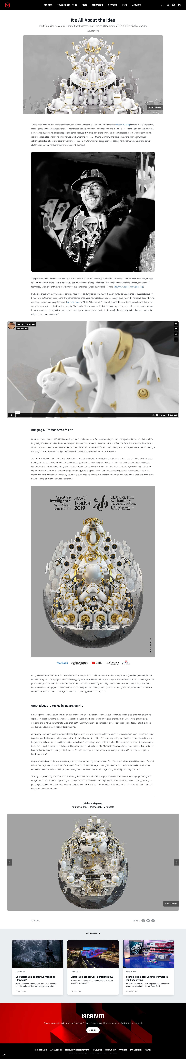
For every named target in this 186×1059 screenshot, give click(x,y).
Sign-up (93, 1030)
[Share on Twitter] (148, 920)
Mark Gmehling (123, 125)
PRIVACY (148, 1050)
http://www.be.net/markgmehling (128, 287)
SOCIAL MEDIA (110, 1050)
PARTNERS (123, 1050)
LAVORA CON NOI (56, 1050)
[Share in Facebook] (143, 920)
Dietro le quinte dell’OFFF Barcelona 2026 (92, 977)
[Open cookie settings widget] (4, 1055)
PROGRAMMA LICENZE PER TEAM (77, 1050)
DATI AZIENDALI (136, 1050)
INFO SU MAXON (41, 1050)
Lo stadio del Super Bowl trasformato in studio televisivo (147, 978)
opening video (73, 302)
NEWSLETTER (97, 1050)
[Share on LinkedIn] (153, 920)
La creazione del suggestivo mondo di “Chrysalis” (35, 978)
